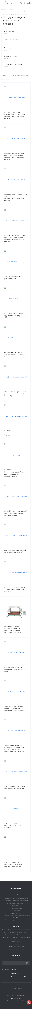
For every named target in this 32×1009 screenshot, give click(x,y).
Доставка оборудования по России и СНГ (16, 932)
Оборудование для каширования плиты (16, 920)
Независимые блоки (11, 40)
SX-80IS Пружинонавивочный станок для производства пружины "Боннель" (15, 513)
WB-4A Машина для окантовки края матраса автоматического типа (13, 865)
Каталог (16, 894)
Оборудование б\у (16, 908)
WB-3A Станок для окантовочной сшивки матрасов (12, 826)
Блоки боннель (9, 31)
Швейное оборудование (13, 64)
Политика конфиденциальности (16, 990)
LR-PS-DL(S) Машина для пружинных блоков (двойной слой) (15, 316)
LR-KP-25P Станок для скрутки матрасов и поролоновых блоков (15, 433)
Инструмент (16, 910)
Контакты (16, 955)
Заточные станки (16, 905)
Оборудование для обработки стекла (16, 903)
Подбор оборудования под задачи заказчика (16, 929)
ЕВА (8, 1001)
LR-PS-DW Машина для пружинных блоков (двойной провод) (15, 669)
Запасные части (16, 913)
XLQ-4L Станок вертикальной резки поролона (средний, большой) (15, 394)
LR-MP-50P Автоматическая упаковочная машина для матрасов (14, 589)
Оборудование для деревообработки (16, 900)
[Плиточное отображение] (2, 79)
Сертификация (16, 944)
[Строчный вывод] (5, 79)
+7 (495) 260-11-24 (11, 970)
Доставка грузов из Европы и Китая (16, 934)
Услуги (16, 926)
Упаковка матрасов (11, 56)
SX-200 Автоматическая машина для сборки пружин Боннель (15, 355)
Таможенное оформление (16, 946)
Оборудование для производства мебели (16, 898)
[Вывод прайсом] (8, 79)
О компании (16, 888)
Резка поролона (10, 48)
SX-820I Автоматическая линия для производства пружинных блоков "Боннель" (15, 708)
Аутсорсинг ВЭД (16, 941)
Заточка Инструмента (16, 949)
